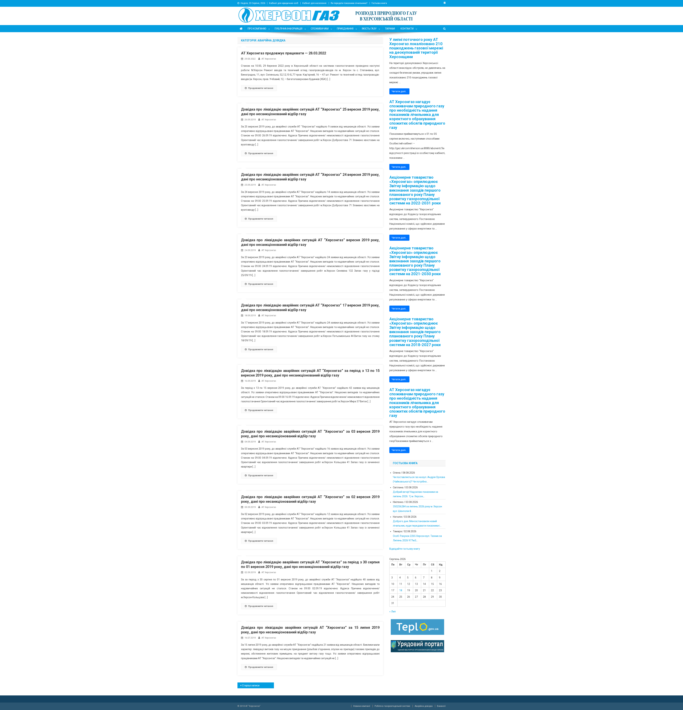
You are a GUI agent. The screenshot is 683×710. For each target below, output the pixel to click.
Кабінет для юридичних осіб (283, 3)
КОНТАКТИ (407, 28)
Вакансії (441, 706)
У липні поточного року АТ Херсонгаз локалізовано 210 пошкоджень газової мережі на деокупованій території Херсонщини (416, 48)
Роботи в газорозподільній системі (392, 706)
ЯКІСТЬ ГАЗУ (369, 28)
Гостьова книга (379, 3)
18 (400, 590)
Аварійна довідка (424, 706)
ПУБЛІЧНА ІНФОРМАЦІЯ (288, 28)
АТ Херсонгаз (268, 58)
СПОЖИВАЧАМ (320, 28)
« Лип (392, 611)
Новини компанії (361, 706)
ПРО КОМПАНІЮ (257, 28)
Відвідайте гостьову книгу (404, 548)
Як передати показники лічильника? (349, 3)
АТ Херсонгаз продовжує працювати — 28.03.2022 (283, 53)
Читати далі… (399, 91)
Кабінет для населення (314, 3)
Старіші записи (251, 685)
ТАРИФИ (390, 28)
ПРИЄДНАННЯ (345, 28)
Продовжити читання (260, 88)
